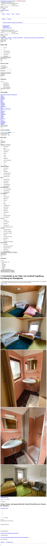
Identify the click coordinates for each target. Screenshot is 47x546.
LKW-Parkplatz (6, 190)
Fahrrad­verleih (6, 196)
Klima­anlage (5, 146)
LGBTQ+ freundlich (7, 231)
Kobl (1, 109)
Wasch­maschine (6, 186)
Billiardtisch (5, 198)
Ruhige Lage (5, 238)
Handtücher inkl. (6, 176)
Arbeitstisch (5, 56)
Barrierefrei (5, 244)
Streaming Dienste (7, 215)
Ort (1, 133)
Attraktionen (5, 208)
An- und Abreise (15, 5)
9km (6, 133)
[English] (1, 20)
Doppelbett (5, 171)
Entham (1, 102)
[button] (2, 16)
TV (4, 49)
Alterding (2, 96)
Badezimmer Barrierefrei (8, 246)
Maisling (2, 112)
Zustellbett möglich (7, 173)
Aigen (1, 95)
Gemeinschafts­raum (7, 160)
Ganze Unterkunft (6, 87)
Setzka (1, 117)
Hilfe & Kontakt (7, 533)
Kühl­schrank (5, 182)
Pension (3, 265)
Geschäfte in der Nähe (7, 236)
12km (8, 133)
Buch (1, 100)
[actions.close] (1, 42)
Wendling (2, 124)
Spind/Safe (5, 158)
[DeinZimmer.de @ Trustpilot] (9, 542)
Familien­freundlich (7, 229)
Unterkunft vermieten (4, 10)
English (3, 13)
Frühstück (5, 220)
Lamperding (2, 111)
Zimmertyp (2, 74)
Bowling (5, 200)
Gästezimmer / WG (5, 262)
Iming (1, 107)
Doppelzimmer (6, 84)
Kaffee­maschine (6, 179)
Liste (2, 283)
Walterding (2, 123)
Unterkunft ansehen (4, 508)
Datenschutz (18, 537)
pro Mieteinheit (5, 67)
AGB (6, 537)
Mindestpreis (2, 68)
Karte (10, 38)
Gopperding (2, 104)
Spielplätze (5, 210)
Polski (13, 13)
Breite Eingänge (6, 251)
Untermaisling (3, 121)
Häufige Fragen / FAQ (7, 27)
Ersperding (2, 103)
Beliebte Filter (3, 39)
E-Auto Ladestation (7, 188)
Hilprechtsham (3, 106)
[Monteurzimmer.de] (19, 529)
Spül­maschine (6, 181)
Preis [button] (1, 59)
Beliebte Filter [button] (3, 41)
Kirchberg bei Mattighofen (5, 108)
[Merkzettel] (9, 10)
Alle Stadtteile (3, 88)
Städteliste (4, 18)
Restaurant (5, 223)
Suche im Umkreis (4, 125)
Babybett (5, 169)
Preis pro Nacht (3, 58)
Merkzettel (9, 18)
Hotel (3, 268)
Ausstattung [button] (2, 142)
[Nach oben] (1, 522)
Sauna (4, 213)
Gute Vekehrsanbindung (8, 241)
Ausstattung (2, 141)
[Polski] (4, 20)
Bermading (2, 99)
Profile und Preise (6, 25)
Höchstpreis (2, 70)
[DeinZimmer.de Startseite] (5, 1)
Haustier (5, 234)
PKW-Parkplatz (6, 192)
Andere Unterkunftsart (6, 269)
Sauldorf (2, 116)
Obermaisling (3, 114)
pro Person (4, 65)
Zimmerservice (6, 225)
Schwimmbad (6, 212)
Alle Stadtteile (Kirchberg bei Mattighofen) (8, 94)
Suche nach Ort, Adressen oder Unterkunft (10, 3)
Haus (3, 263)
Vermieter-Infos (6, 26)
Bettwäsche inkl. (6, 149)
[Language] (1, 12)
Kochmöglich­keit (6, 51)
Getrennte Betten (6, 52)
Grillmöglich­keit (6, 205)
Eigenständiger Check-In (8, 226)
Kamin (4, 153)
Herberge (4, 266)
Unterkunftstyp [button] (3, 254)
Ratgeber (2, 533)
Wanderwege (6, 207)
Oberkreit (2, 113)
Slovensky (18, 13)
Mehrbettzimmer (6, 85)
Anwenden (12, 270)
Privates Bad (5, 54)
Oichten (2, 115)
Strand (4, 195)
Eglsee (1, 101)
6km (4, 133)
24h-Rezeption (6, 221)
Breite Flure (5, 249)
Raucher (5, 239)
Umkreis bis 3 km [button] (3, 126)
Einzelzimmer (6, 83)
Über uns (12, 533)
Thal (1, 119)
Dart (4, 201)
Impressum (2, 537)
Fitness (4, 203)
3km (2, 133)
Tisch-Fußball (6, 217)
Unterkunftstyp (3, 253)
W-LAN (5, 47)
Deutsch (8, 13)
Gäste (7, 6)
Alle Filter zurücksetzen (5, 270)
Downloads (16, 533)
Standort (13, 4)
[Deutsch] (2, 20)
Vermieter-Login (6, 22)
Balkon (4, 148)
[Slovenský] (5, 20)
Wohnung (4, 264)
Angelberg (2, 97)
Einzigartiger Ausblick (7, 233)
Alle (2, 81)
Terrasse (5, 161)
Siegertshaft (2, 118)
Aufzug (4, 156)
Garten (4, 155)
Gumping (2, 105)
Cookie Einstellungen (24, 537)
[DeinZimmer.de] (6, 529)
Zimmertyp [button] (2, 75)
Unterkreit (2, 120)
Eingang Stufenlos (7, 247)
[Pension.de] (31, 529)
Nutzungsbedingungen (11, 537)
